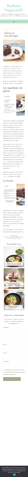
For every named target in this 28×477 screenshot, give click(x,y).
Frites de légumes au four (14, 264)
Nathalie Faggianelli (14, 8)
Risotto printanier (14, 307)
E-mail (5, 353)
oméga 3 (5, 176)
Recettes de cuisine (9, 28)
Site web (6, 361)
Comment (6, 327)
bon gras (5, 161)
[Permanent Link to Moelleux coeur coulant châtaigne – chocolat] (14, 288)
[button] (14, 21)
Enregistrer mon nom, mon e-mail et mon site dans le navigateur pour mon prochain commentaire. (14, 372)
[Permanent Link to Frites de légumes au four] (14, 266)
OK (14, 474)
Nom (5, 344)
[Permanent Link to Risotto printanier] (14, 310)
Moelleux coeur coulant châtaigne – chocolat (14, 284)
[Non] (26, 471)
